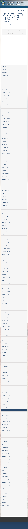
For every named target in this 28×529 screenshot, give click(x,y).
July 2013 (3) (4, 490)
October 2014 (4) (5, 462)
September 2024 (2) (6, 124)
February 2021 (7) (6, 242)
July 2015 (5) (4, 436)
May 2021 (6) (4, 234)
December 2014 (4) (6, 456)
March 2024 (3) (5, 141)
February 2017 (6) (6, 381)
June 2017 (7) (4, 369)
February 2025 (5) (6, 109)
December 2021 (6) (6, 213)
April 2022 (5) (5, 202)
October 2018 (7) (5, 323)
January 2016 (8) (5, 418)
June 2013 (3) (4, 493)
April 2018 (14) (5, 340)
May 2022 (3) (4, 199)
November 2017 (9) (6, 355)
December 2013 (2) (6, 482)
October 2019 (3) (5, 288)
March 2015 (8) (5, 447)
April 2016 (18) (5, 410)
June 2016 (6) (4, 404)
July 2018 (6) (4, 332)
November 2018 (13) (6, 320)
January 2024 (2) (5, 144)
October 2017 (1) (5, 358)
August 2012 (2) (5, 508)
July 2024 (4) (4, 130)
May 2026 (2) (4, 72)
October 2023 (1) (5, 150)
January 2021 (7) (5, 245)
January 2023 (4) (5, 176)
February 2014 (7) (6, 476)
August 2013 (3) (5, 488)
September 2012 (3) (6, 505)
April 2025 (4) (5, 104)
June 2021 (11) (5, 231)
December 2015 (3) (6, 421)
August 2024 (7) (5, 127)
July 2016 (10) (5, 401)
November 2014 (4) (6, 459)
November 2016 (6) (6, 389)
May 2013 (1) (4, 496)
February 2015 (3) (5, 450)
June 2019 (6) (4, 300)
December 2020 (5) (6, 248)
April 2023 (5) (5, 167)
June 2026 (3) (4, 69)
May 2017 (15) (5, 372)
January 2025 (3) (5, 112)
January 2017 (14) (5, 384)
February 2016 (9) (6, 415)
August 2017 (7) (5, 363)
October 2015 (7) (5, 427)
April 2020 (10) (5, 271)
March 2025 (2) (5, 107)
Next (24, 10)
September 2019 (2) (6, 291)
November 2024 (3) (6, 118)
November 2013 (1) (6, 485)
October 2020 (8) (5, 254)
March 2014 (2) (5, 473)
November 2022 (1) (6, 182)
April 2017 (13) (5, 375)
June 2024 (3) (4, 133)
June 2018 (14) (5, 335)
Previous (20, 10)
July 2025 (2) (4, 98)
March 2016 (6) (5, 412)
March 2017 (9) (5, 378)
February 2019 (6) (6, 312)
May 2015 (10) (5, 441)
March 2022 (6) (5, 205)
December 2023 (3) (6, 147)
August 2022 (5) (5, 190)
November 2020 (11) (6, 251)
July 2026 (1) (4, 66)
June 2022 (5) (4, 196)
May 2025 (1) (4, 101)
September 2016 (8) (6, 395)
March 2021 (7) (5, 239)
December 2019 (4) (6, 283)
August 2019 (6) (5, 294)
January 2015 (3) (5, 453)
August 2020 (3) (5, 260)
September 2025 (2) (6, 92)
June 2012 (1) (4, 511)
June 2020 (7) (5, 265)
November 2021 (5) (6, 216)
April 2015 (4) (5, 444)
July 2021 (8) (4, 228)
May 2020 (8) (5, 268)
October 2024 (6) (5, 121)
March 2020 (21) (5, 274)
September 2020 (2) (6, 257)
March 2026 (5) (5, 78)
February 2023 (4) (6, 173)
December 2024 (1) (6, 115)
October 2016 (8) (5, 392)
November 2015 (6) (6, 424)
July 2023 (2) (4, 159)
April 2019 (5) (5, 306)
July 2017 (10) (5, 366)
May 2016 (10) (5, 407)
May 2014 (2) (4, 467)
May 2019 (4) (4, 303)
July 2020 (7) (4, 262)
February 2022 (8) (6, 208)
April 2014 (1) (5, 470)
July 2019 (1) (4, 297)
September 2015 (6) (6, 430)
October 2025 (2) (5, 89)
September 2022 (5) (6, 187)
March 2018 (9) (5, 343)
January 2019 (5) (5, 314)
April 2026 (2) (5, 75)
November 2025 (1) (6, 86)
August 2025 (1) (5, 95)
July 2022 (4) (4, 193)
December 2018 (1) (6, 317)
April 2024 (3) (5, 138)
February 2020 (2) (6, 277)
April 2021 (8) (5, 237)
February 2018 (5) (6, 346)
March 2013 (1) (5, 502)
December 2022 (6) (6, 179)
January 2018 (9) (5, 349)
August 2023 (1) (5, 156)
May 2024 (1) (4, 135)
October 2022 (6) (5, 185)
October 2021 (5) (5, 219)
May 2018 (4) (4, 337)
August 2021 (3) (5, 225)
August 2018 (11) (5, 329)
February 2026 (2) (6, 81)
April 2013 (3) (5, 499)
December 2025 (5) (6, 84)
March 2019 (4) (5, 309)
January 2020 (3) (5, 280)
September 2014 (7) (6, 464)
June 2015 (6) (4, 438)
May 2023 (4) (4, 164)
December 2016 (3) (6, 387)
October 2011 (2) (5, 514)
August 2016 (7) (5, 398)
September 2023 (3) (6, 153)
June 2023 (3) (4, 161)
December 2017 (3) (6, 352)
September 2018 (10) (6, 326)
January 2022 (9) (5, 211)
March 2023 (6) (5, 170)
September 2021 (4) (6, 222)
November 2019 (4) (6, 286)
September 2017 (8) (6, 361)
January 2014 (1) (5, 479)
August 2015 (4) (5, 433)
